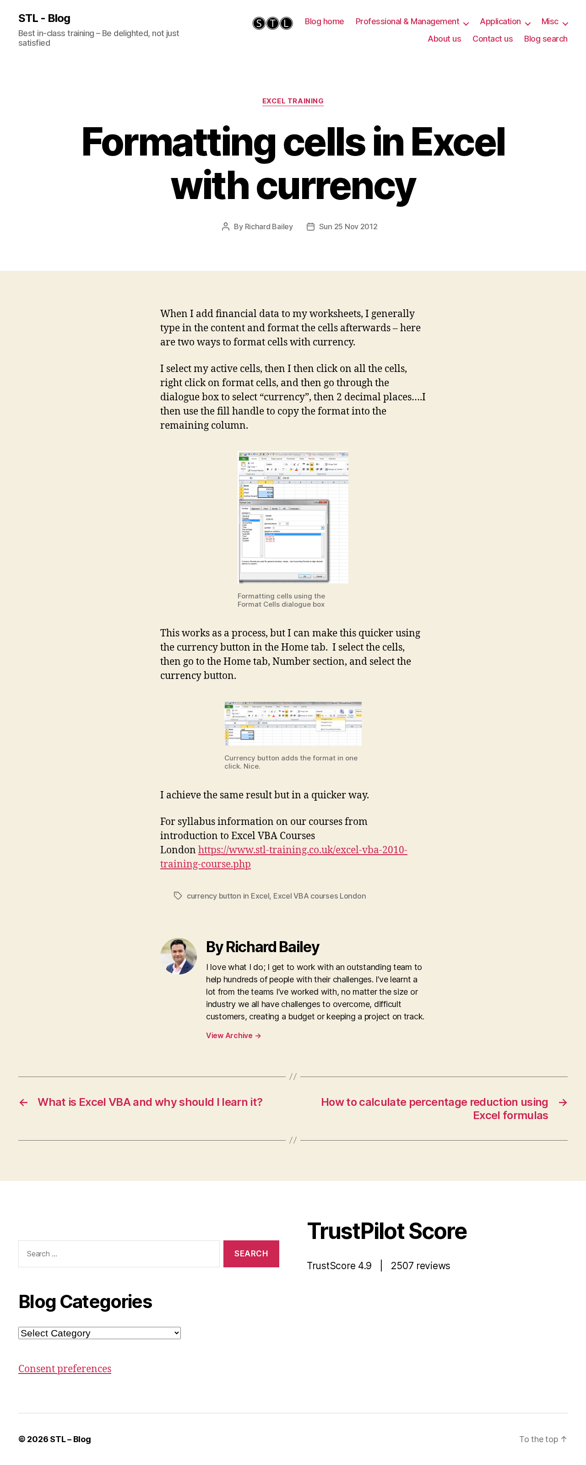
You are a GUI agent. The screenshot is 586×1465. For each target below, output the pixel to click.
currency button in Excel (228, 895)
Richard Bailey (269, 226)
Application (500, 21)
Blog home (324, 21)
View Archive (233, 1035)
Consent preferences (64, 1369)
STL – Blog (70, 1439)
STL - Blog (44, 18)
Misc (550, 21)
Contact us (492, 38)
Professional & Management (408, 21)
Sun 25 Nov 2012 (348, 226)
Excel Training (293, 101)
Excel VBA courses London (319, 895)
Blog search (546, 38)
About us (444, 38)
